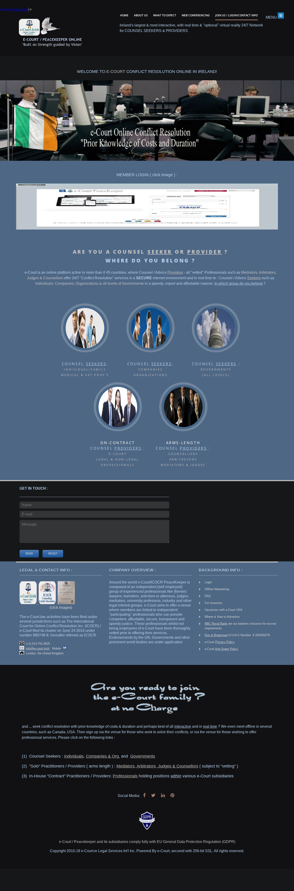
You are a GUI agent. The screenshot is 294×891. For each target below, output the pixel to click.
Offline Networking (217, 589)
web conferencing (196, 15)
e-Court (220, 642)
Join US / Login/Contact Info (236, 15)
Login (208, 582)
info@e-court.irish (37, 648)
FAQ (208, 596)
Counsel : (85, 369)
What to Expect (164, 15)
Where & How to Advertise (222, 616)
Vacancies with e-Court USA (223, 610)
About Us (141, 15)
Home (124, 15)
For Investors (213, 603)
